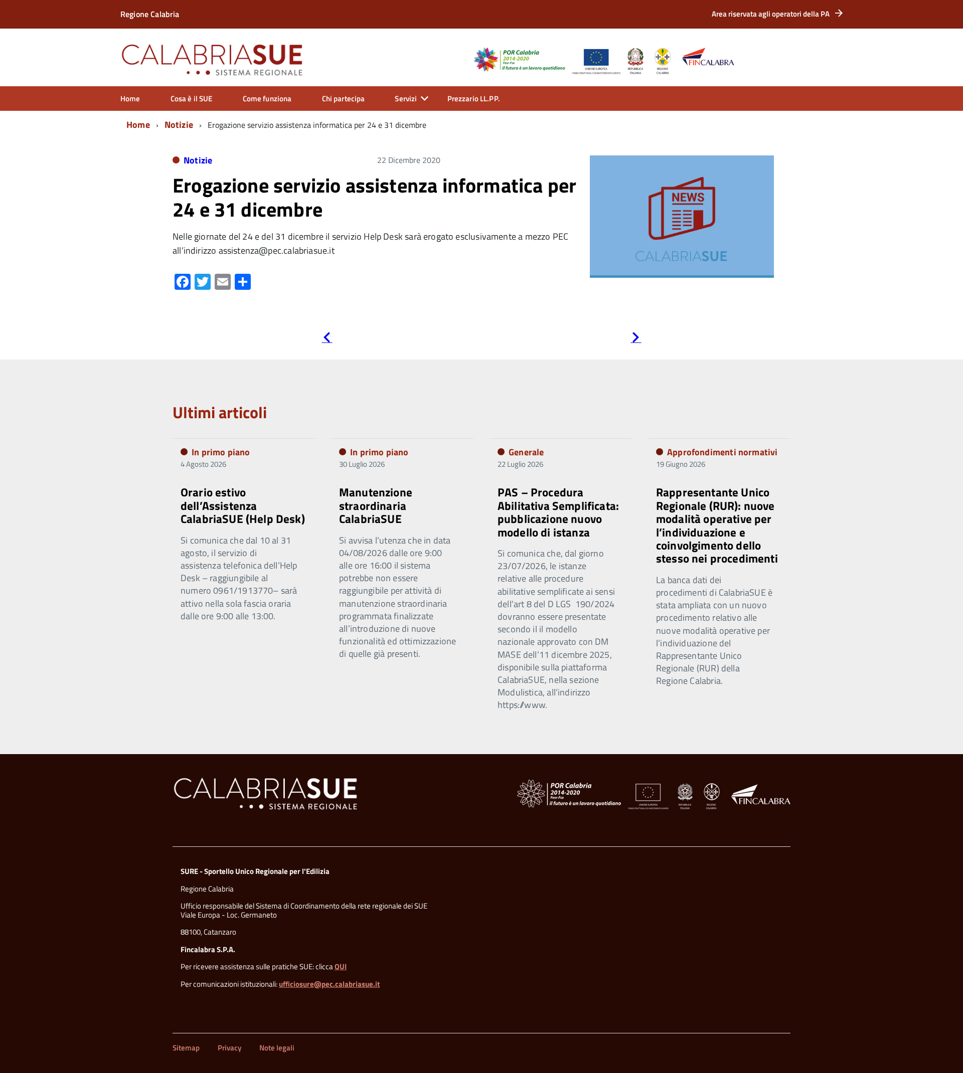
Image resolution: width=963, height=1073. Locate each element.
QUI (341, 966)
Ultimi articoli (220, 412)
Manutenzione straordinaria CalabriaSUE (375, 505)
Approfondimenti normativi (722, 452)
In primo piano (221, 452)
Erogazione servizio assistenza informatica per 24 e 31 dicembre (374, 197)
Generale (526, 452)
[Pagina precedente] (327, 339)
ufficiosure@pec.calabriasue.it (329, 984)
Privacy (229, 1047)
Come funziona (267, 98)
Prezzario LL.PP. (473, 98)
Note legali (276, 1047)
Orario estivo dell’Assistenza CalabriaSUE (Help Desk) (243, 505)
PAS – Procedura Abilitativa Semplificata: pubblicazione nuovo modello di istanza (558, 512)
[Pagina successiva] (635, 339)
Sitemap (186, 1047)
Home (130, 98)
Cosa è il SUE (192, 98)
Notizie (179, 124)
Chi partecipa (343, 98)
